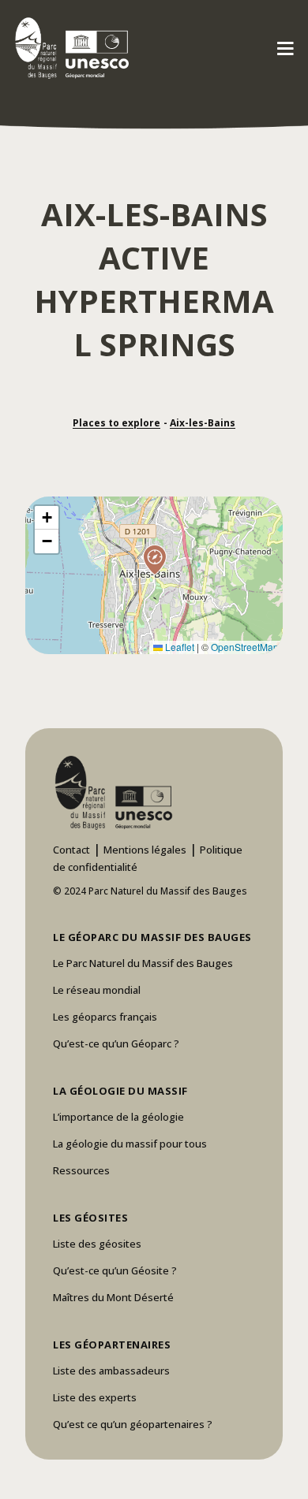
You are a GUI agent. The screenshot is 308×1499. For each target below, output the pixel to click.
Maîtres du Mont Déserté (113, 1297)
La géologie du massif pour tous (130, 1143)
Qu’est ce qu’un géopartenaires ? (132, 1424)
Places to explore (116, 423)
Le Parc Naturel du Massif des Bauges (143, 963)
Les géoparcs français (105, 1017)
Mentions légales (144, 849)
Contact (71, 849)
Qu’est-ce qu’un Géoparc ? (116, 1043)
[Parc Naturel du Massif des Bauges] (69, 47)
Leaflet (178, 646)
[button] (154, 575)
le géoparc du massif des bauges (152, 937)
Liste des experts (95, 1397)
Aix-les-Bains (202, 423)
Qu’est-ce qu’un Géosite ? (115, 1270)
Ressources (81, 1170)
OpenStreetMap (245, 646)
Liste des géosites (97, 1244)
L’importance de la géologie (118, 1117)
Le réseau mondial (97, 990)
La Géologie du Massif (120, 1091)
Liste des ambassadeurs (111, 1370)
